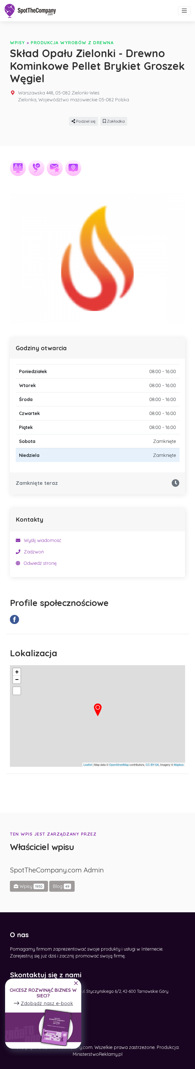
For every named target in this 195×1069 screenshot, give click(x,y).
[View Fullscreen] (17, 691)
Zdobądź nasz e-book (47, 1003)
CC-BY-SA (152, 764)
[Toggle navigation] (184, 10)
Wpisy (17, 42)
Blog (61, 886)
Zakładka (115, 121)
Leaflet (88, 764)
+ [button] (17, 672)
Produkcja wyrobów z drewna (72, 42)
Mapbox (179, 764)
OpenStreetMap (119, 764)
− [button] (17, 679)
